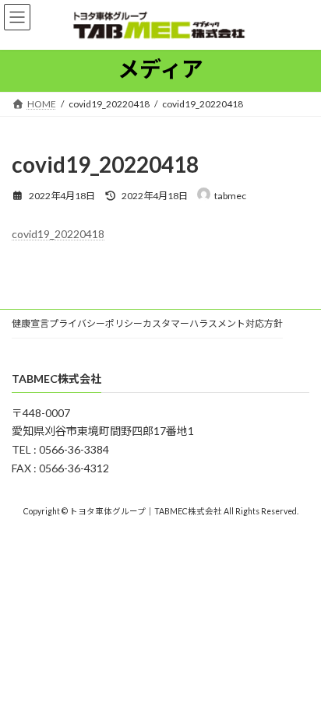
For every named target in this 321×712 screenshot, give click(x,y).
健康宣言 (30, 323)
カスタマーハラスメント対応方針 (213, 323)
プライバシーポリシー (96, 323)
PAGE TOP (298, 677)
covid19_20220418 (58, 233)
